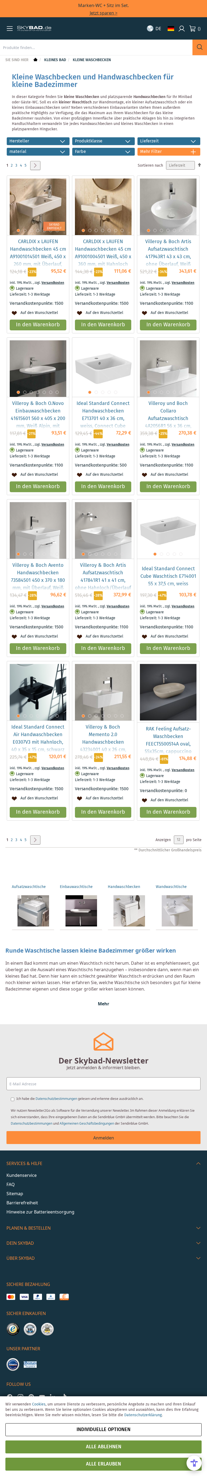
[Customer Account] (181, 28)
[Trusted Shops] (12, 1329)
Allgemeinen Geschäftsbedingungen (87, 1123)
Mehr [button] (103, 1004)
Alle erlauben (103, 1464)
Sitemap (14, 1194)
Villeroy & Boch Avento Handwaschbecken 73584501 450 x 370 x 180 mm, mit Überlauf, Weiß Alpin (38, 580)
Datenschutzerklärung (143, 1415)
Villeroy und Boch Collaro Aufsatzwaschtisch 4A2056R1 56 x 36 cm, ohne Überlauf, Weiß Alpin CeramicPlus (168, 422)
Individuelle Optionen (103, 1429)
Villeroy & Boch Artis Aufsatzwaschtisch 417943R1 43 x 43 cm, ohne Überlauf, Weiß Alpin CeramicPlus (168, 257)
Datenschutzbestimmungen (56, 1098)
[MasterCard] (10, 1297)
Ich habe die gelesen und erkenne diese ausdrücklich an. (79, 1098)
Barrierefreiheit (22, 1203)
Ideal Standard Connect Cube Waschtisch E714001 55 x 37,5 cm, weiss (168, 576)
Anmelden (103, 1138)
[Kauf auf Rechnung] (64, 1297)
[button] (9, 28)
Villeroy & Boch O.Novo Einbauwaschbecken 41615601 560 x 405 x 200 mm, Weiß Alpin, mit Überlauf (38, 419)
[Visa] (24, 1297)
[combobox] (96, 47)
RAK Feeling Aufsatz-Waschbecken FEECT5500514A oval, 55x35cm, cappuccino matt (168, 744)
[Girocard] (50, 1297)
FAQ (10, 1184)
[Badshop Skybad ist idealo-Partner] (12, 1364)
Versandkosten (53, 282)
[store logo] (34, 28)
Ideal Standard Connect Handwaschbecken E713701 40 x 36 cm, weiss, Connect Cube (103, 415)
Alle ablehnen (103, 1447)
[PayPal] (37, 1297)
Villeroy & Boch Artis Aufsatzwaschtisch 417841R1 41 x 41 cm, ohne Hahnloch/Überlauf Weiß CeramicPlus (103, 580)
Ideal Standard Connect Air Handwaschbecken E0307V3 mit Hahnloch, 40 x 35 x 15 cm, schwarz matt (37, 742)
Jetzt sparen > (104, 13)
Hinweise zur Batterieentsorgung (40, 1212)
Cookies (39, 1404)
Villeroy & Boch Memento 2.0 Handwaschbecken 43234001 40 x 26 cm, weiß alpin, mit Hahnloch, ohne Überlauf (103, 746)
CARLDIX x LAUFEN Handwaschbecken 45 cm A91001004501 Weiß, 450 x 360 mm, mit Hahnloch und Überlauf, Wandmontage (103, 260)
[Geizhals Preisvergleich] (30, 1364)
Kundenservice (21, 1175)
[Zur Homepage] (34, 60)
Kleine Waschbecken (92, 60)
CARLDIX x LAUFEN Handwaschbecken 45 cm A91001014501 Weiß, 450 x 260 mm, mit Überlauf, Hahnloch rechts (38, 257)
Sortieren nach (150, 166)
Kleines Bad (55, 60)
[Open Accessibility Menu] (194, 1463)
